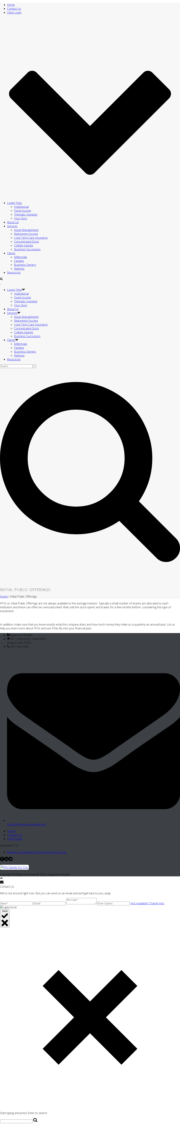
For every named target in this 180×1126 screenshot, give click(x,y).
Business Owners (25, 265)
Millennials (20, 257)
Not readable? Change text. (147, 903)
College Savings (23, 245)
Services (12, 226)
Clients (11, 253)
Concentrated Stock (26, 241)
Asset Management (26, 230)
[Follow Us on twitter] (10, 860)
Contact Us (15, 835)
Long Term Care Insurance (31, 238)
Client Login (15, 839)
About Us (13, 222)
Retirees (19, 269)
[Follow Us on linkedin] (6, 860)
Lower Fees (14, 203)
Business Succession (27, 249)
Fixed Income (22, 211)
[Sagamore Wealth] (0, 283)
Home (4, 596)
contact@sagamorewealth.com (26, 824)
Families (19, 261)
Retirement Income (26, 234)
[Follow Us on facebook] (2, 860)
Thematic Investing (25, 214)
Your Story (20, 218)
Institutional (21, 207)
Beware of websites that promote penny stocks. (37, 852)
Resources (14, 272)
